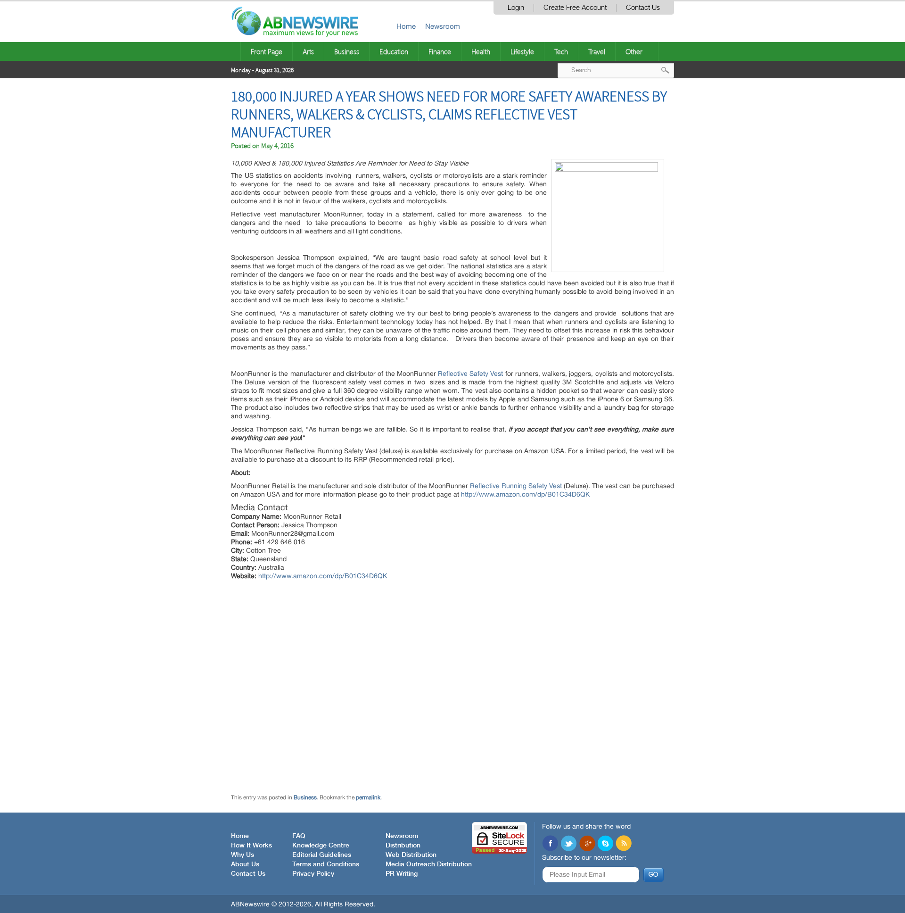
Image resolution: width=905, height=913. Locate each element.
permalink (368, 797)
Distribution (403, 845)
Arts (308, 51)
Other (633, 51)
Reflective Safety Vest (470, 373)
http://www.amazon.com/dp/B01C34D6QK (525, 494)
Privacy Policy (313, 874)
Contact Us (643, 7)
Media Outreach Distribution (429, 864)
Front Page (266, 51)
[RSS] (624, 844)
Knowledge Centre (320, 845)
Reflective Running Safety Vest (516, 486)
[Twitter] (568, 844)
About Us (245, 864)
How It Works (251, 845)
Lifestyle (522, 51)
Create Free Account (575, 7)
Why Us (242, 855)
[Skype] (605, 844)
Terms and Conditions (325, 864)
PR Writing (402, 874)
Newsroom (442, 26)
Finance (439, 51)
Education (393, 51)
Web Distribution (411, 855)
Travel (596, 51)
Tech (561, 51)
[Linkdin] (587, 844)
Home (406, 26)
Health (480, 51)
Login (516, 7)
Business (346, 51)
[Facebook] (550, 844)
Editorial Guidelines (321, 855)
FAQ (298, 836)
